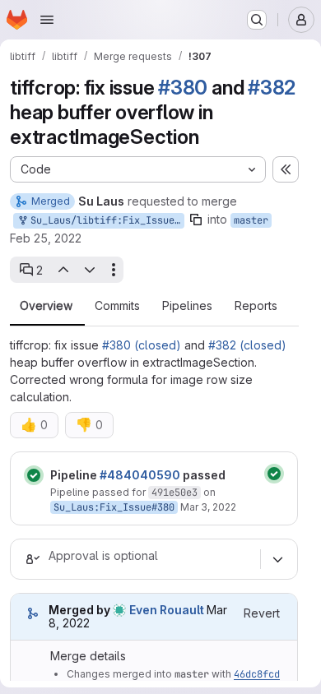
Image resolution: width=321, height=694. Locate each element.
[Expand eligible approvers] (277, 559)
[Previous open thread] (62, 270)
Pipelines (187, 305)
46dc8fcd (257, 674)
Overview (46, 305)
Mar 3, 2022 (208, 507)
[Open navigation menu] (47, 20)
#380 (182, 87)
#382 (271, 87)
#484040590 (140, 475)
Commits (117, 305)
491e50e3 (174, 492)
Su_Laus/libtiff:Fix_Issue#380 (104, 220)
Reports (256, 305)
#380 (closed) (141, 345)
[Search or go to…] (257, 20)
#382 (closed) (247, 345)
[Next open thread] (90, 270)
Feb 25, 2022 (45, 238)
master (251, 220)
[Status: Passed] (34, 475)
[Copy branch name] (196, 219)
